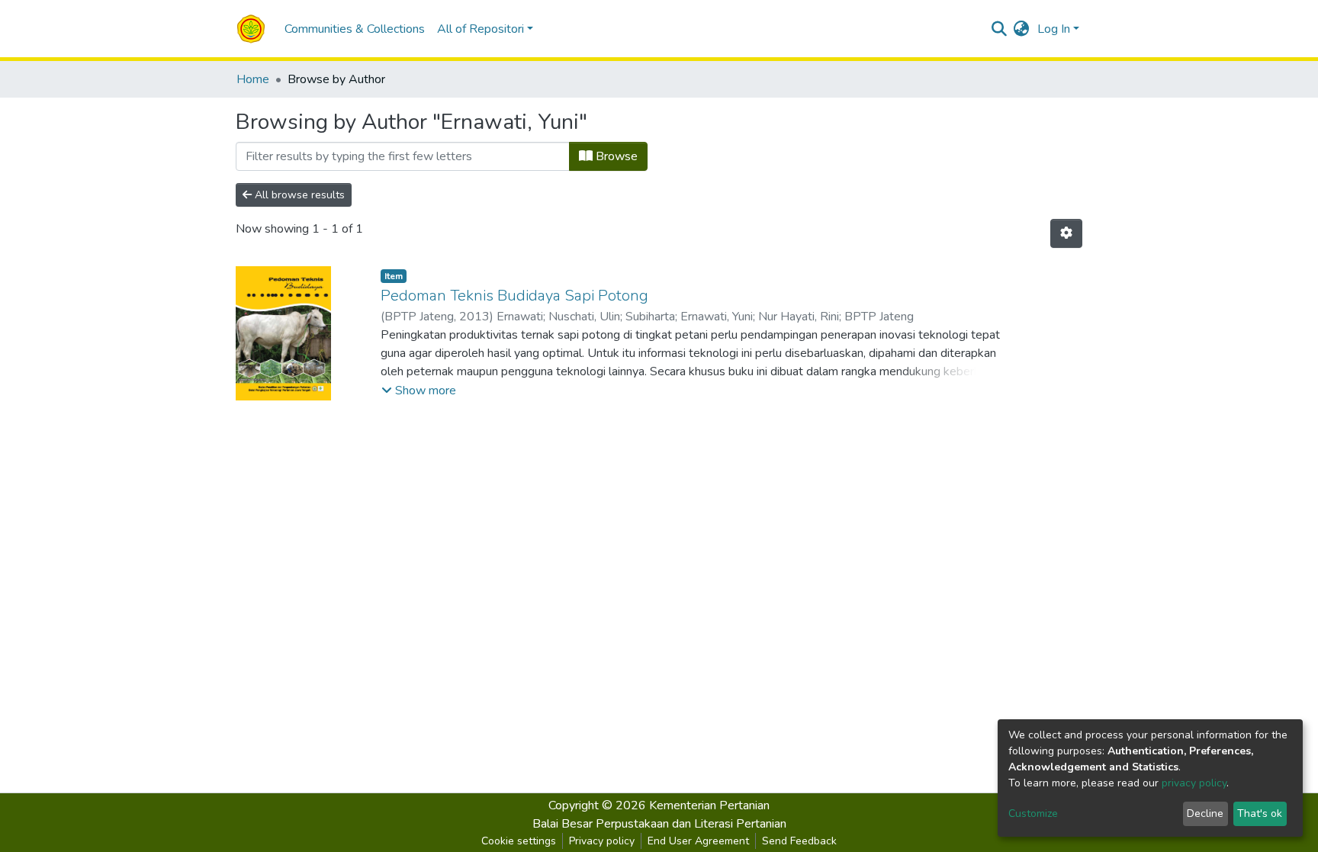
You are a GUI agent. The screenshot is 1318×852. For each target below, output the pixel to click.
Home (252, 79)
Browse (615, 156)
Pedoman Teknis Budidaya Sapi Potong (514, 295)
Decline (1205, 813)
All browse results (298, 195)
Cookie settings (518, 841)
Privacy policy (602, 841)
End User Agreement (698, 841)
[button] (1021, 29)
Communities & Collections (354, 29)
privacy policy (1194, 783)
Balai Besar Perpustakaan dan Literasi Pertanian (659, 823)
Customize (1033, 813)
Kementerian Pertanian (709, 805)
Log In (1053, 29)
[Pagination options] (1066, 233)
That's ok (1259, 813)
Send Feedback (799, 841)
